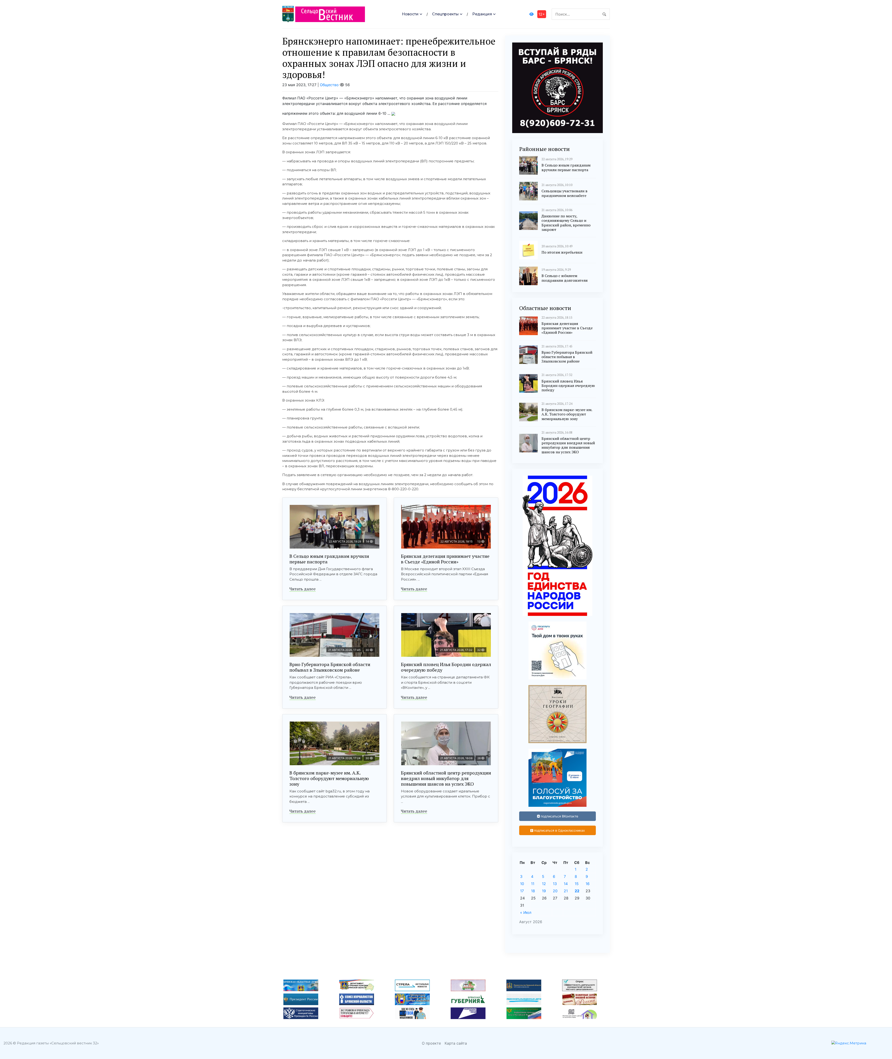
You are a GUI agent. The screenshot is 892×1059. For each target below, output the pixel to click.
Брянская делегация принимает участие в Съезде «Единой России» (445, 559)
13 (555, 883)
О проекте (431, 1043)
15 (577, 883)
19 (544, 891)
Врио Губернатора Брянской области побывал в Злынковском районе (329, 667)
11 (532, 883)
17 (522, 891)
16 (588, 883)
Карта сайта (456, 1043)
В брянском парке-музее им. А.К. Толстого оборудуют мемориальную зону (329, 778)
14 (566, 883)
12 (544, 883)
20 (555, 891)
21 (566, 891)
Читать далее (302, 589)
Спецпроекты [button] (445, 14)
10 (522, 883)
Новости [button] (410, 14)
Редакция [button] (482, 14)
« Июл (525, 912)
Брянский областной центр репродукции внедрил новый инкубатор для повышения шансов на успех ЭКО (446, 778)
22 (577, 891)
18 (533, 891)
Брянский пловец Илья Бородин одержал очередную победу (446, 667)
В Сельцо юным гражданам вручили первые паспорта (329, 559)
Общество (329, 84)
